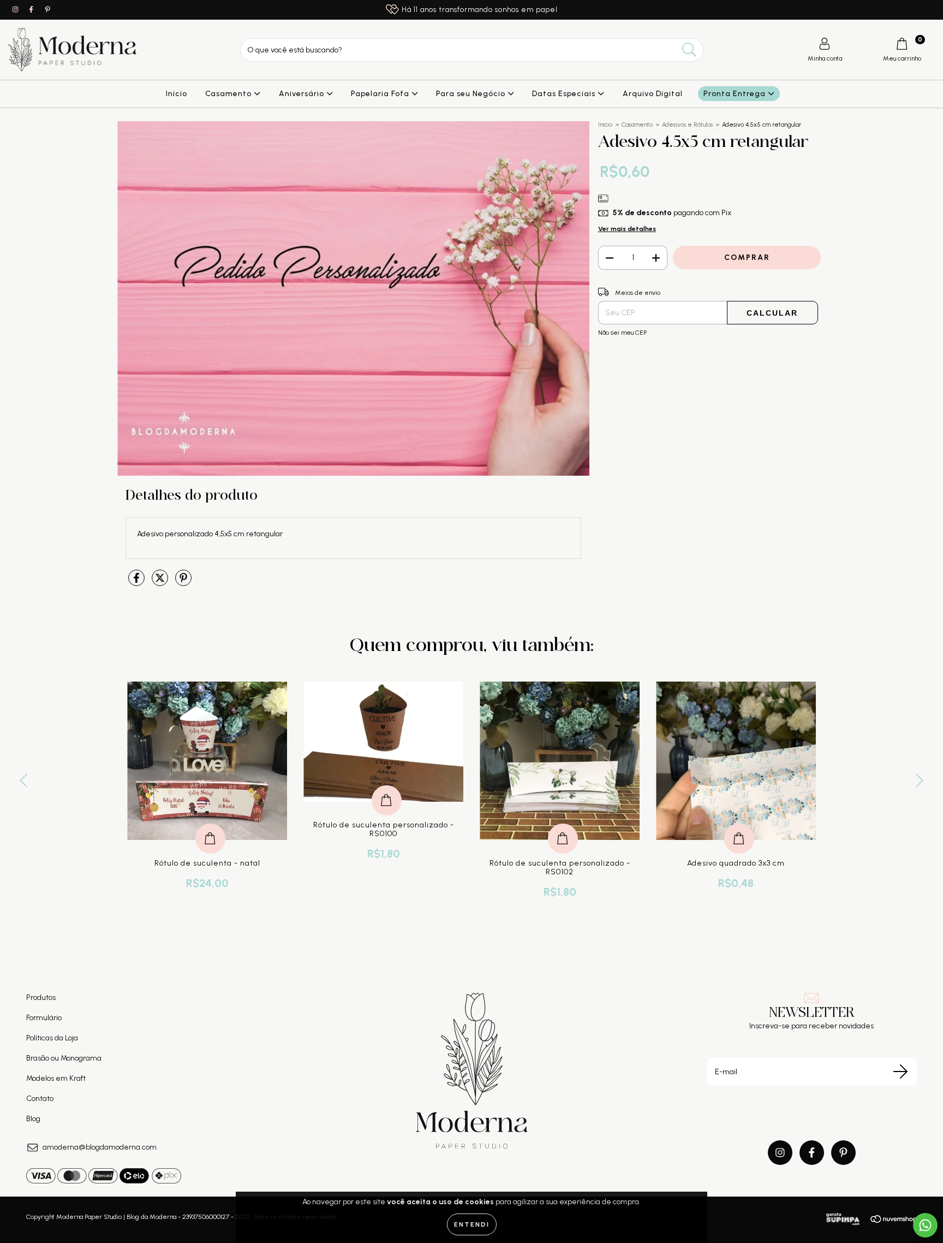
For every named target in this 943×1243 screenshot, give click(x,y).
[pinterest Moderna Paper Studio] (47, 9)
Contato (39, 1098)
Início (176, 93)
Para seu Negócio (472, 93)
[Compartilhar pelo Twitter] (161, 582)
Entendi (472, 1224)
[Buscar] (689, 50)
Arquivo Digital (653, 93)
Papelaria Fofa (381, 93)
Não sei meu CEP (622, 332)
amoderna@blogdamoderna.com (100, 1147)
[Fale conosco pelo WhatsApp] (925, 1225)
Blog (33, 1118)
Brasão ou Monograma (64, 1058)
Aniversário (302, 93)
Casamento (229, 93)
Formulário (44, 1017)
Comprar (210, 827)
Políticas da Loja (52, 1038)
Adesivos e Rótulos (687, 124)
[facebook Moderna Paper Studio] (32, 9)
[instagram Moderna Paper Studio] (16, 9)
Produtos (41, 997)
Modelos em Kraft (56, 1078)
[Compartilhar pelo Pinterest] (183, 582)
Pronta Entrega (735, 93)
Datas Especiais (565, 93)
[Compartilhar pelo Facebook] (137, 582)
